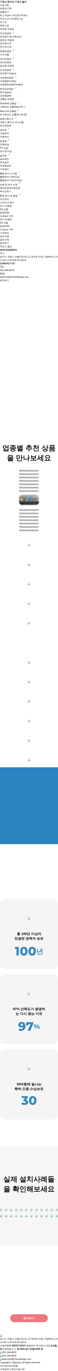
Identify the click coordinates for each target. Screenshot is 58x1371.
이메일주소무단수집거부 (12, 1369)
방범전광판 (6, 51)
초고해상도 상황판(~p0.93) (13, 114)
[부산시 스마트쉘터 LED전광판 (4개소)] (6, 1209)
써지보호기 (5, 191)
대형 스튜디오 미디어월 (12, 122)
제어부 (3, 130)
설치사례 (4, 239)
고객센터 (23, 15)
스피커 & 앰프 (7, 202)
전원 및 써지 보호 (9, 184)
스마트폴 (4, 54)
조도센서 (4, 199)
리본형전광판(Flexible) (11, 84)
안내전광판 (6, 33)
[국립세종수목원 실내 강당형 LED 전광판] (11, 1209)
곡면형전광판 (7, 78)
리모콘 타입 (6, 151)
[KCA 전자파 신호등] (47, 1209)
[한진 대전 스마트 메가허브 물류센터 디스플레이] (1, 1209)
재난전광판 (6, 59)
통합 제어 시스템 (8, 173)
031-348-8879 (9, 1356)
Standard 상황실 (8, 103)
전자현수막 (5, 43)
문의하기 (4, 243)
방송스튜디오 (7, 119)
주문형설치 (5, 166)
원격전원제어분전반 (10, 188)
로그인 (19, 19)
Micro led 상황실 (8, 111)
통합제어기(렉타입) (9, 177)
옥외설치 (4, 162)
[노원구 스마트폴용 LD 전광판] (26, 1209)
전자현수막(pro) (8, 73)
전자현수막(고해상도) (11, 36)
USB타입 (4, 144)
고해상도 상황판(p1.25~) (12, 107)
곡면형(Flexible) (8, 81)
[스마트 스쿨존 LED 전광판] (31, 1209)
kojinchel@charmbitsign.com (14, 277)
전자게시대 (5, 47)
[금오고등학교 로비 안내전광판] (42, 1209)
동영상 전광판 (7, 40)
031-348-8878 (7, 270)
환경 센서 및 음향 (9, 196)
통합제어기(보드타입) (11, 180)
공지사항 (4, 236)
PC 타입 (4, 148)
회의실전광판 (7, 89)
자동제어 (4, 137)
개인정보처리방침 (9, 1366)
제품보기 (4, 12)
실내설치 (4, 159)
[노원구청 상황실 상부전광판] (21, 1209)
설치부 (3, 155)
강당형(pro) (5, 95)
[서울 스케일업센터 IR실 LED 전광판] (36, 1209)
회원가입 (4, 25)
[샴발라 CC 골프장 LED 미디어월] (16, 1209)
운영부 (3, 141)
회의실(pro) (5, 92)
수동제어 (4, 133)
